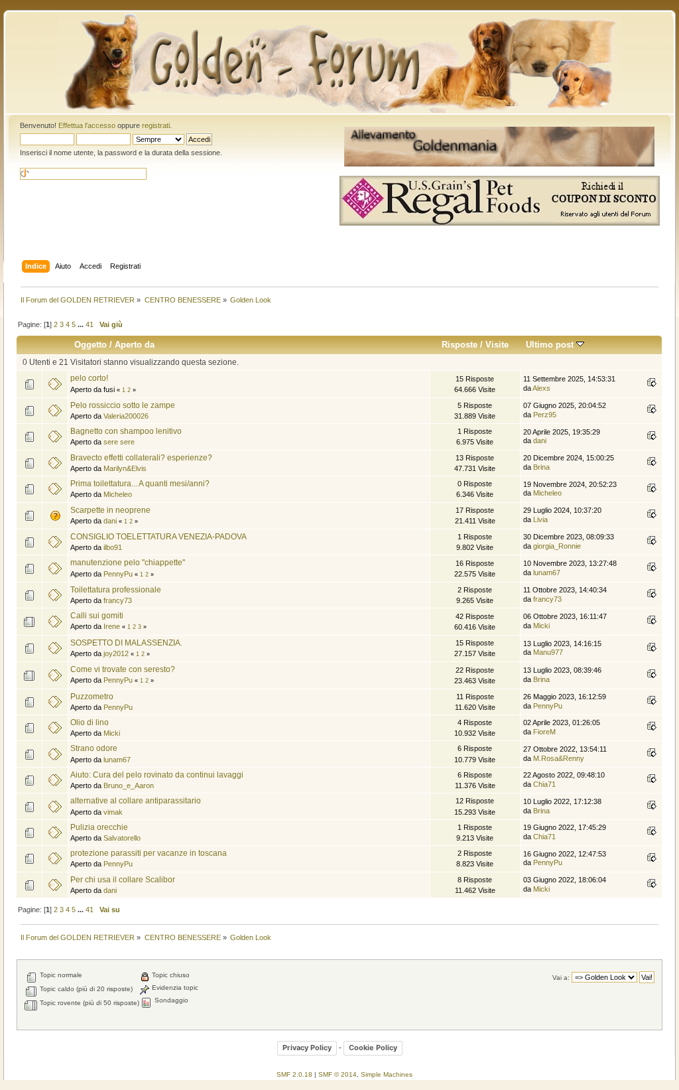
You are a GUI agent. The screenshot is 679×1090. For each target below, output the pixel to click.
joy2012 (116, 653)
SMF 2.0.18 (294, 1074)
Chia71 (544, 784)
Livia (540, 519)
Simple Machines (386, 1074)
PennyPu (118, 574)
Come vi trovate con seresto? (122, 669)
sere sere (119, 442)
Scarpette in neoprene (110, 510)
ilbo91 (112, 547)
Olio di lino (89, 722)
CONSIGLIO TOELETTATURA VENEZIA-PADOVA (158, 536)
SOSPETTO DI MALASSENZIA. (126, 642)
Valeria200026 (126, 416)
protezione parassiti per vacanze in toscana (148, 853)
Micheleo (117, 494)
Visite (497, 345)
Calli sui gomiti (96, 615)
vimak (113, 812)
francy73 (117, 600)
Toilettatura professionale (115, 589)
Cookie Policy (373, 1047)
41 (89, 324)
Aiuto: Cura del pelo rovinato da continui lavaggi (156, 775)
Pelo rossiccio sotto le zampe (122, 405)
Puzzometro (91, 696)
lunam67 (546, 573)
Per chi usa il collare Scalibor (122, 879)
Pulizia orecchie (99, 827)
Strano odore (93, 748)
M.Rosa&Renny (558, 758)
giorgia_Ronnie (557, 546)
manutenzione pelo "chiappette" (127, 562)
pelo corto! (89, 378)
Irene (111, 626)
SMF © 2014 (337, 1074)
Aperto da (134, 345)
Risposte (459, 345)
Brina (541, 467)
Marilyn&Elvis (125, 468)
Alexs (541, 388)
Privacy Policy (307, 1047)
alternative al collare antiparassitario (135, 800)
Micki (541, 626)
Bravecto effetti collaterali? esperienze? (141, 457)
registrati (156, 125)
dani (539, 440)
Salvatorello (122, 838)
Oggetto (90, 345)
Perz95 (544, 415)
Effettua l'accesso (86, 125)
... (82, 324)
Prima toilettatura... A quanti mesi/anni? (140, 483)
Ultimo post (551, 345)
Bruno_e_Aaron (128, 785)
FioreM (544, 732)
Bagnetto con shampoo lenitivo (126, 431)
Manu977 (548, 652)
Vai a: (561, 977)
